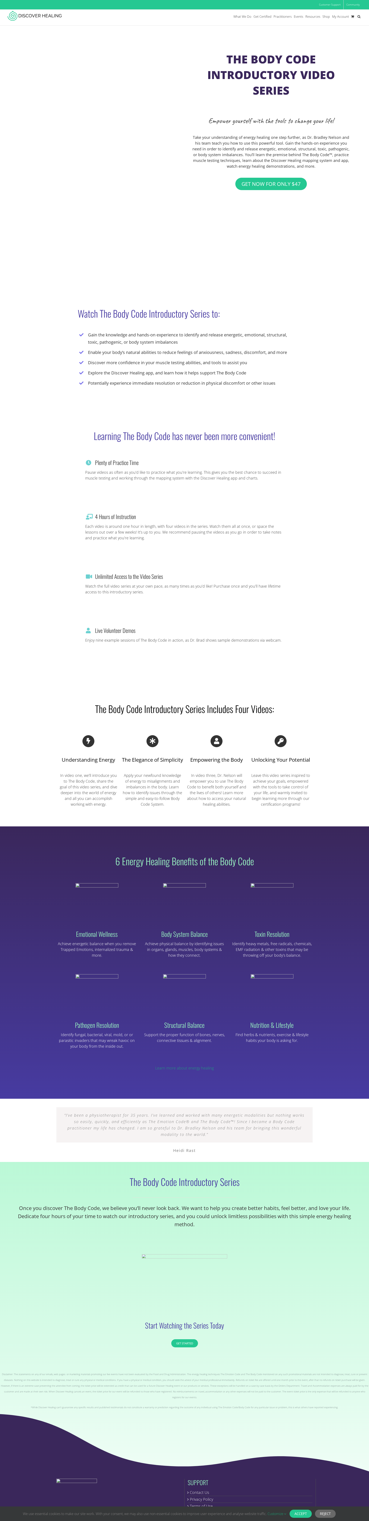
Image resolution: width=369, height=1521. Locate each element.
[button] (358, 16)
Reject (325, 1513)
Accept (300, 1513)
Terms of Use (201, 1506)
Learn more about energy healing (184, 1068)
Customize (276, 1513)
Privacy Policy (201, 1499)
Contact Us (199, 1492)
